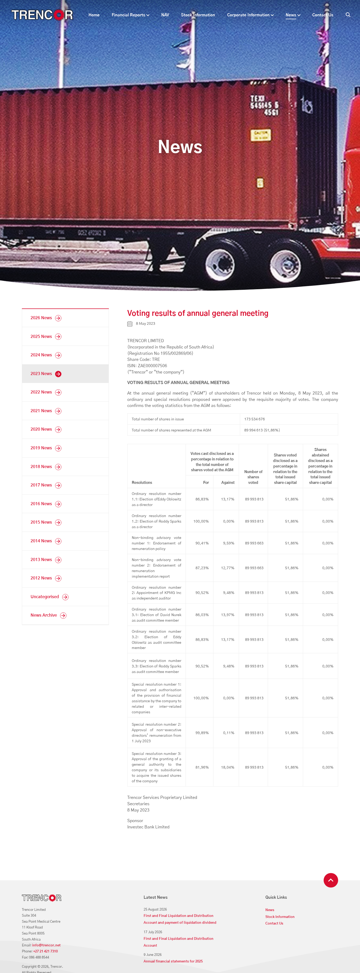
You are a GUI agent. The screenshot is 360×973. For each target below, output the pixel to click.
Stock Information (198, 15)
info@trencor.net (46, 945)
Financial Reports (128, 15)
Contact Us (322, 15)
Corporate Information (248, 15)
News (291, 15)
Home (94, 15)
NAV (165, 15)
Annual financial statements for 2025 (173, 961)
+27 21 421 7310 (45, 951)
